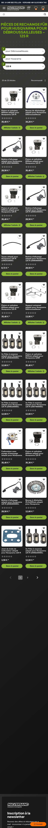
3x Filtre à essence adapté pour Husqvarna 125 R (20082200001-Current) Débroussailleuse (35, 551)
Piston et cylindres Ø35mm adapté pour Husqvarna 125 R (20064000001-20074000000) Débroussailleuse (10, 210)
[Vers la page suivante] (37, 577)
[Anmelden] (28, 8)
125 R (8, 66)
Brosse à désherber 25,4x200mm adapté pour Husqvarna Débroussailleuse (34, 502)
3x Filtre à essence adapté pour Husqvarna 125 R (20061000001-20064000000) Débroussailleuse (11, 405)
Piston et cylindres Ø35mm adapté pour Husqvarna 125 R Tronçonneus (34, 453)
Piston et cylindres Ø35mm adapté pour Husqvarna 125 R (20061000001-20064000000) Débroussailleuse (34, 161)
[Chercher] (45, 14)
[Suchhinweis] (4, 14)
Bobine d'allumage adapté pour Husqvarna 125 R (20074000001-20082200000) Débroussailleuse (11, 161)
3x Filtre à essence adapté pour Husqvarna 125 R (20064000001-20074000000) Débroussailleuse (11, 356)
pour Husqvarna (13, 58)
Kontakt (39, 824)
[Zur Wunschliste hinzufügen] (20, 90)
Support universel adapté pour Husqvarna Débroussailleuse (35, 307)
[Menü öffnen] (4, 8)
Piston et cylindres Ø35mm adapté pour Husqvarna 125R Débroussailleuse (34, 356)
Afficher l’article (11, 128)
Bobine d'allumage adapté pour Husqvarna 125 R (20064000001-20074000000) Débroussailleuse (11, 502)
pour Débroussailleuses (17, 51)
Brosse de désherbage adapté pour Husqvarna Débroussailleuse (35, 112)
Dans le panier (36, 128)
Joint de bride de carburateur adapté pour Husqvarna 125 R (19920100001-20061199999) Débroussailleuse (11, 551)
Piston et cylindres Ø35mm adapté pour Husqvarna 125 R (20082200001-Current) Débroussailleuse (11, 307)
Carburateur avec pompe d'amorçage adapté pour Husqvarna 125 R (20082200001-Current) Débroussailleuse (11, 453)
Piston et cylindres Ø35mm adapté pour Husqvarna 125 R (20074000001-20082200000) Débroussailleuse (10, 112)
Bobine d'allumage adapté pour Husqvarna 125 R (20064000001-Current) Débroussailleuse (35, 258)
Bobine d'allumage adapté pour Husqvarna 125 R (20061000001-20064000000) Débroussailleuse (35, 210)
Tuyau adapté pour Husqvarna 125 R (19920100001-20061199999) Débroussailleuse (9, 258)
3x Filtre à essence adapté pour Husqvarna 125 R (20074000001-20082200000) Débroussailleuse (35, 405)
